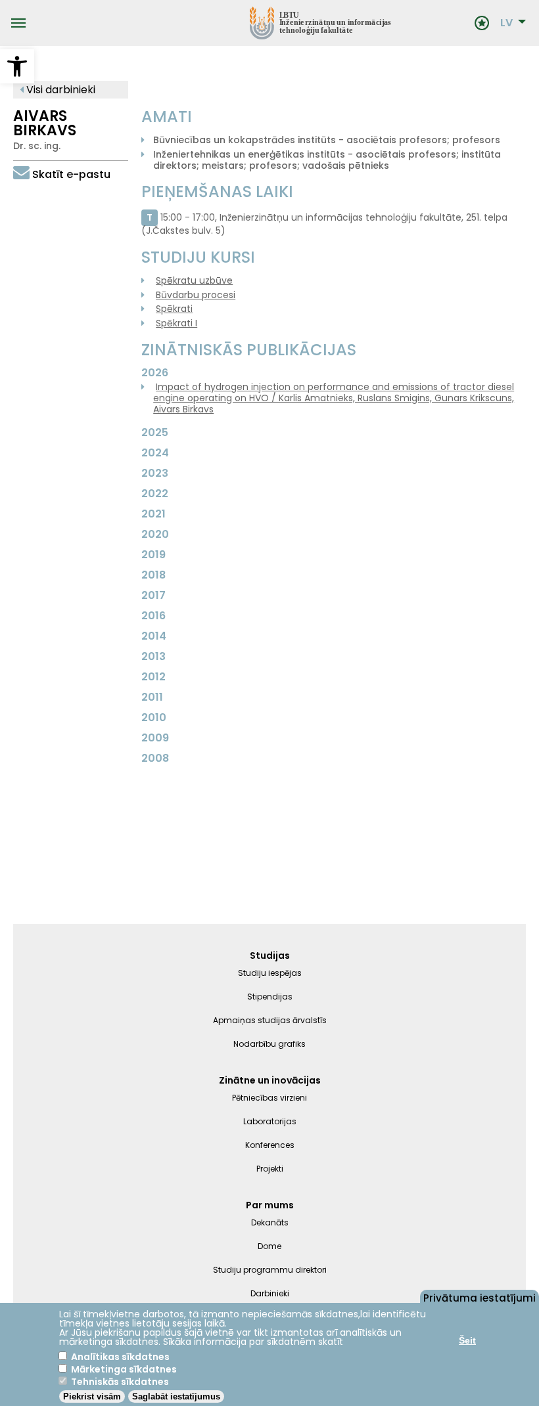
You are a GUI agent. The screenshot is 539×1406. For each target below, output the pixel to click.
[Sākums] (249, 23)
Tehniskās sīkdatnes (120, 1381)
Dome (269, 1246)
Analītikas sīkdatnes (120, 1356)
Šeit (467, 1340)
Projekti (269, 1168)
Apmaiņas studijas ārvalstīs (270, 1020)
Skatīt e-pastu (71, 174)
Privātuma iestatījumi (479, 1297)
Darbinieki (269, 1293)
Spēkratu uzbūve (194, 280)
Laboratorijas (269, 1121)
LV (506, 23)
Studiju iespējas (270, 972)
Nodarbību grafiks (269, 1043)
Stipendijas (270, 996)
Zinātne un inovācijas (270, 1080)
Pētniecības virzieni (269, 1097)
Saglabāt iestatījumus (176, 1396)
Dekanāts (270, 1222)
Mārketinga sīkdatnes (124, 1369)
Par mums (270, 1205)
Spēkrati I (176, 323)
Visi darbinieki (59, 89)
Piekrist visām (92, 1396)
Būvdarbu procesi (195, 294)
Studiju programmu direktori (270, 1269)
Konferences (269, 1145)
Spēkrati (174, 308)
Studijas (270, 955)
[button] (17, 66)
